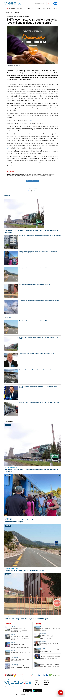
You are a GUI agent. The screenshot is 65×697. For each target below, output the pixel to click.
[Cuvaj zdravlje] (32, 675)
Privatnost (36, 684)
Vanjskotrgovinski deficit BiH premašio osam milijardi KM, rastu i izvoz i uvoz (39, 402)
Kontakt (46, 684)
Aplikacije (46, 682)
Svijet (43, 8)
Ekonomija (8, 425)
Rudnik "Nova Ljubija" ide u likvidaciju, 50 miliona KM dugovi (34, 284)
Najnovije (20, 8)
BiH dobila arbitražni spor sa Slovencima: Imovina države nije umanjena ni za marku (31, 231)
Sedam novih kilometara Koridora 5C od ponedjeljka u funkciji (35, 369)
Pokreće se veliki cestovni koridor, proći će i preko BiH (33, 268)
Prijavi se (22, 11)
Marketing (46, 680)
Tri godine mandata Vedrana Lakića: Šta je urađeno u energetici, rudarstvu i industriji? (38, 387)
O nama (36, 680)
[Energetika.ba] (55, 675)
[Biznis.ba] (43, 675)
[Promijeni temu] (55, 3)
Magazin (17, 12)
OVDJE (29, 120)
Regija (38, 8)
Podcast (27, 8)
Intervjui (55, 8)
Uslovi (35, 682)
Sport (48, 8)
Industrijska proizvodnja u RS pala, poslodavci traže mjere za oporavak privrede (40, 235)
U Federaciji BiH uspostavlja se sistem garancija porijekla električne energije (39, 300)
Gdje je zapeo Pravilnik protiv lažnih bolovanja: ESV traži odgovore (36, 353)
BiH (33, 8)
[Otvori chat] (60, 692)
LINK (8, 148)
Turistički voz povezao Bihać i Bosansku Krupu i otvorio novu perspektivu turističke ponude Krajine (38, 252)
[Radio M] (8, 675)
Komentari (9, 12)
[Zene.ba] (21, 675)
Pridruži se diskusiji (33, 181)
